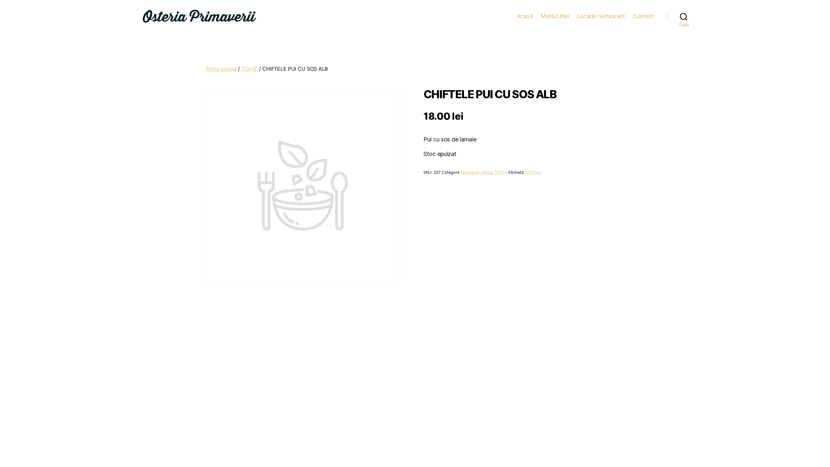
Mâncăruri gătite (476, 172)
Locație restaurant (601, 16)
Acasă (524, 16)
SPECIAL (533, 172)
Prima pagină (221, 69)
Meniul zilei (555, 16)
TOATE (250, 69)
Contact (643, 16)
